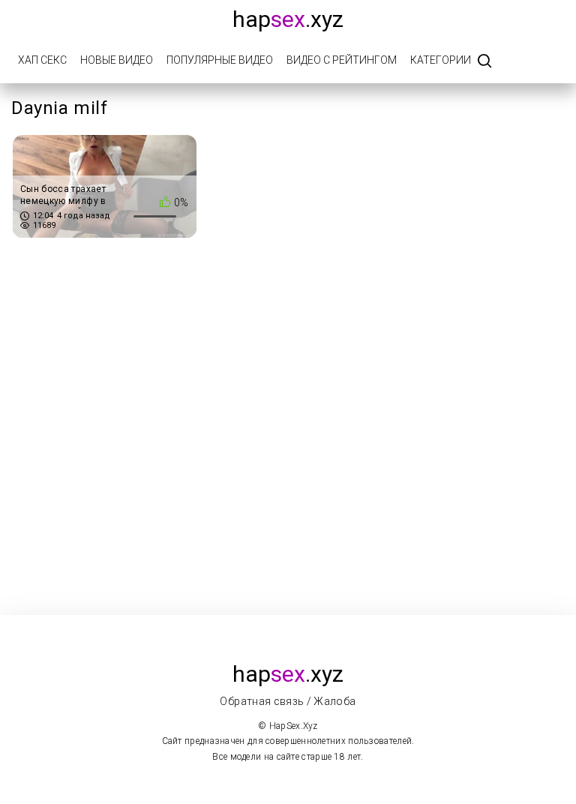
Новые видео (116, 60)
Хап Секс (42, 60)
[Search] (484, 62)
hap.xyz (288, 19)
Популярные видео (219, 60)
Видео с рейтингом (341, 60)
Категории (440, 60)
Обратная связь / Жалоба (288, 701)
